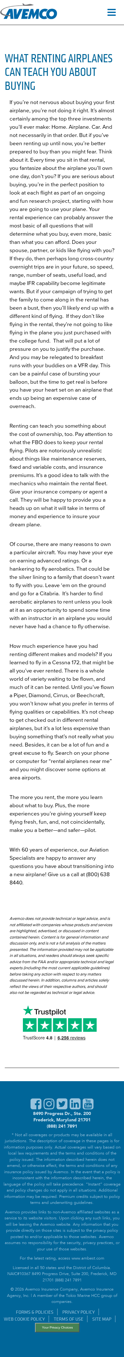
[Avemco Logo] (28, 12)
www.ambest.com (88, 1259)
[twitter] (62, 1107)
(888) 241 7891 (62, 1126)
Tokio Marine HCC (83, 1296)
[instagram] (49, 1107)
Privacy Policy (78, 1312)
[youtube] (88, 1107)
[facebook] (36, 1107)
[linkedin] (75, 1107)
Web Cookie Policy (24, 1319)
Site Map (101, 1319)
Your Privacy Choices (57, 1327)
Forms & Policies (34, 1312)
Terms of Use (68, 1319)
